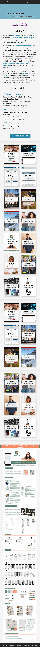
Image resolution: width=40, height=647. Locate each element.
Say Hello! (34, 645)
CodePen (26, 645)
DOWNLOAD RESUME (20, 136)
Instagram (19, 645)
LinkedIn (5, 645)
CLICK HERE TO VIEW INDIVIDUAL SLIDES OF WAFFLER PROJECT (20, 446)
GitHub (12, 645)
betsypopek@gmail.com (16, 126)
